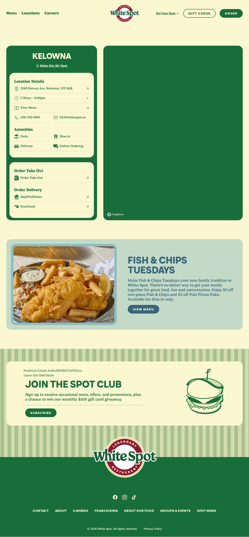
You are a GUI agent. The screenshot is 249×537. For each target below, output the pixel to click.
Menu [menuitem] (11, 13)
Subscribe (40, 413)
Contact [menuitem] (41, 511)
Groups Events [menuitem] (175, 511)
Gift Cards (199, 13)
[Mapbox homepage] (115, 214)
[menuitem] (115, 497)
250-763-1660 (30, 117)
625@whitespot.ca (73, 117)
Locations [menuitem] (31, 13)
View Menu (143, 309)
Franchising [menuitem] (106, 511)
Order (231, 13)
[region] (173, 133)
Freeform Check (35, 370)
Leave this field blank (39, 375)
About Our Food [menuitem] (139, 511)
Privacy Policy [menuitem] (153, 528)
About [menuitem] (61, 511)
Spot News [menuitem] (206, 511)
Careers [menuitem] (51, 13)
